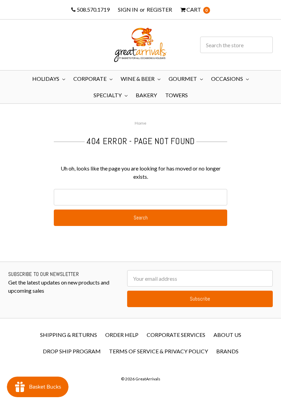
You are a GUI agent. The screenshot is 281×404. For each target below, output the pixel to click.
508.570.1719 (93, 9)
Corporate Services (176, 334)
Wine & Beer (138, 78)
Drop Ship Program (72, 351)
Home (140, 123)
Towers (176, 95)
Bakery (146, 95)
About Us (227, 334)
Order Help (121, 334)
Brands (227, 351)
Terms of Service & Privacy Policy (158, 351)
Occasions (227, 78)
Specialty (108, 95)
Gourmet (183, 78)
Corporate (90, 78)
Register (159, 9)
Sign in (128, 9)
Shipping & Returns (68, 334)
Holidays (46, 78)
